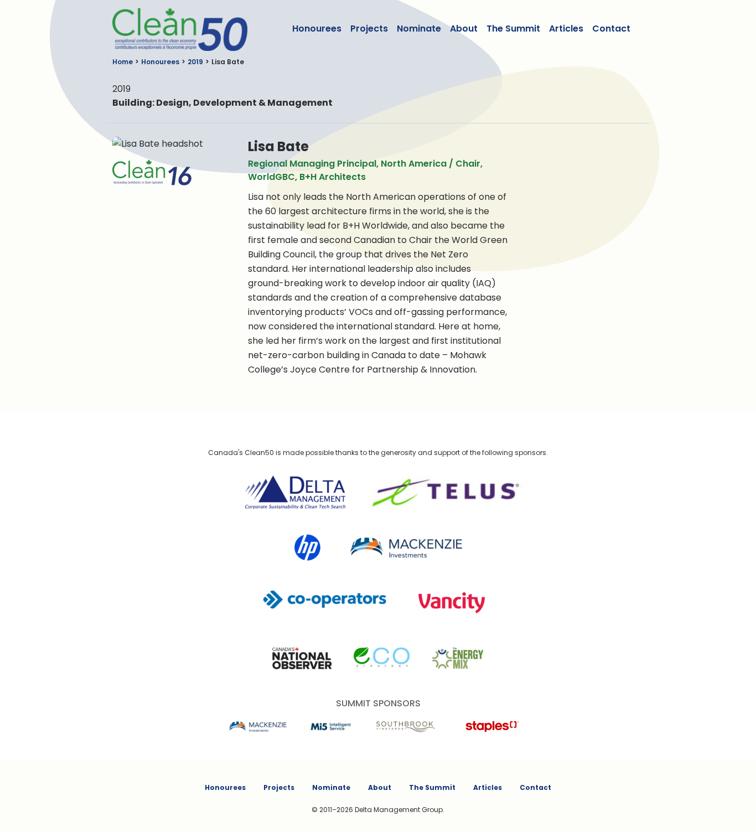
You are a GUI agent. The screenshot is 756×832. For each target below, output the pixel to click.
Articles (566, 28)
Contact (611, 28)
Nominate (419, 28)
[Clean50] (172, 28)
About (464, 28)
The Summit (513, 28)
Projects (369, 28)
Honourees (316, 28)
